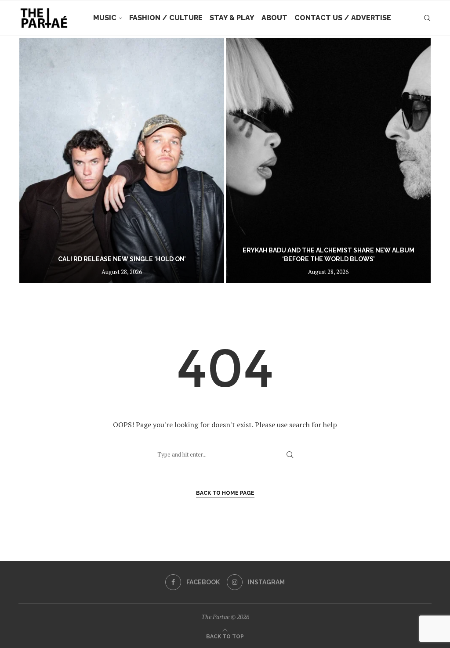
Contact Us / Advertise (342, 18)
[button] (34, 160)
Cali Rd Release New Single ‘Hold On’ (122, 259)
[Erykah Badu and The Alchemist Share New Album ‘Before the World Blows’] (328, 160)
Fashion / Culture (166, 18)
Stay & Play (232, 18)
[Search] (427, 18)
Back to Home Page (225, 493)
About (274, 18)
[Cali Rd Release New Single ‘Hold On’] (121, 160)
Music (104, 18)
